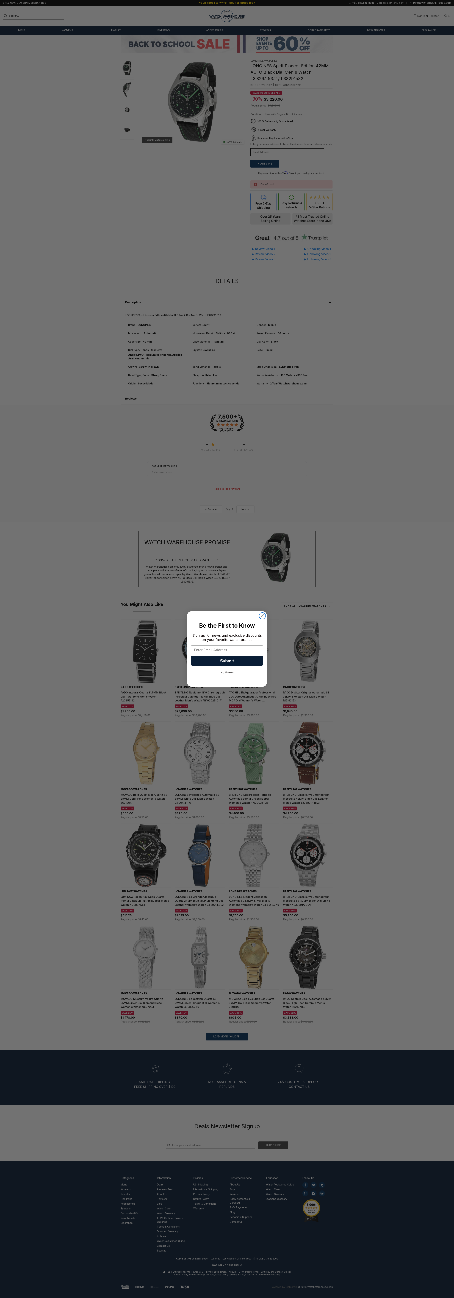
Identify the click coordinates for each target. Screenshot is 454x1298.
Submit (227, 661)
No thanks (227, 672)
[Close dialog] (262, 616)
